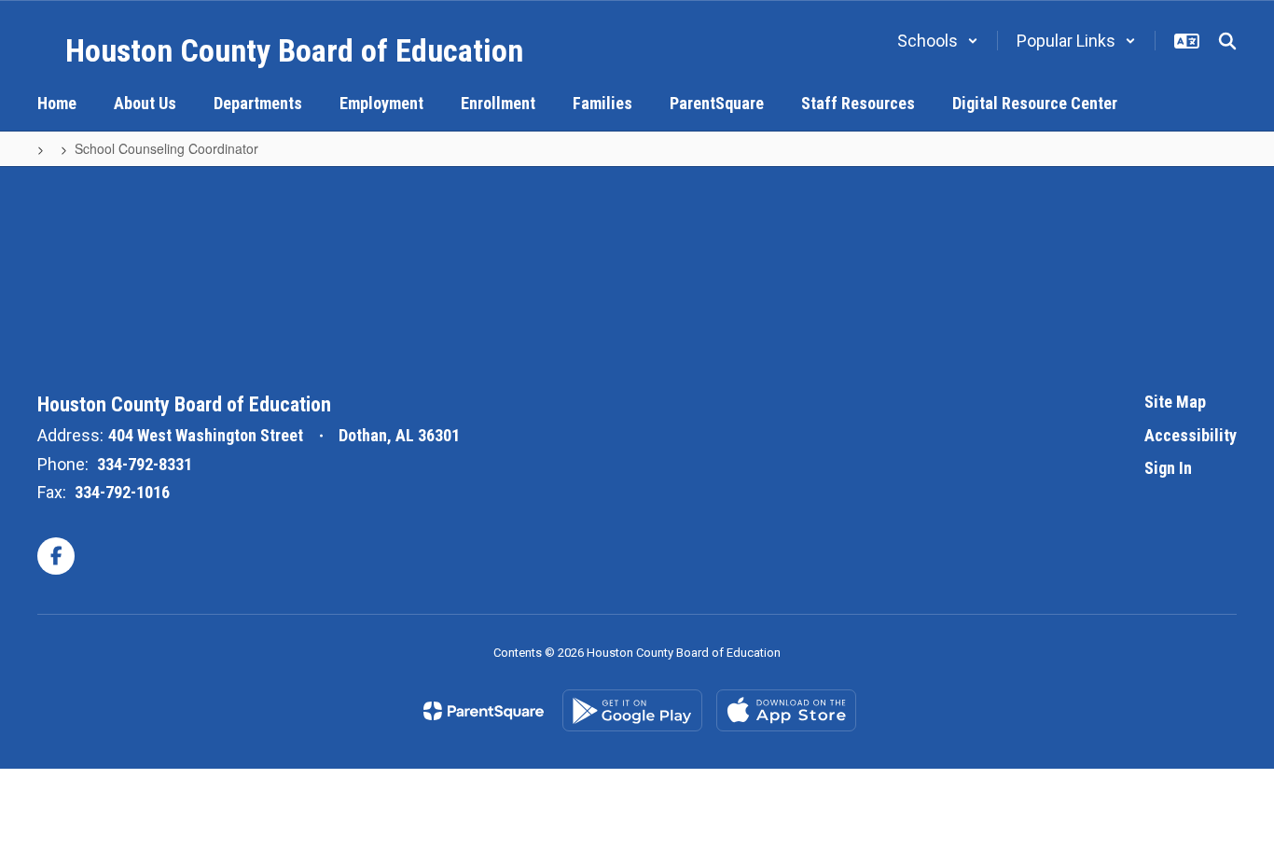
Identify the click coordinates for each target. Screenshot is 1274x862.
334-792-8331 (144, 464)
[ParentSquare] (483, 711)
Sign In (1168, 468)
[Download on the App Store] (786, 710)
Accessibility (1190, 435)
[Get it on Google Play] (632, 710)
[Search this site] (1227, 41)
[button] (937, 40)
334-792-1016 (122, 492)
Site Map (1175, 401)
